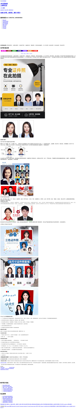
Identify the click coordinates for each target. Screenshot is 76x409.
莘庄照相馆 (45, 404)
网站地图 (69, 404)
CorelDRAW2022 (47, 406)
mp (69, 406)
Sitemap (42, 406)
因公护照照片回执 (6, 385)
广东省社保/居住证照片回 (8, 389)
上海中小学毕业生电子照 (7, 399)
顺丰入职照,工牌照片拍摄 (8, 397)
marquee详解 (8, 406)
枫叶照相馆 (50, 404)
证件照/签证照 (5, 21)
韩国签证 (64, 406)
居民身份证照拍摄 (35, 404)
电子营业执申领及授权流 (7, 396)
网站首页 (4, 20)
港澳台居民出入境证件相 (7, 402)
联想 (5, 406)
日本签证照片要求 (11, 367)
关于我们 (4, 28)
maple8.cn (66, 404)
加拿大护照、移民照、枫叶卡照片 (10, 12)
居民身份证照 (5, 22)
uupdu (67, 406)
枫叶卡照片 (5, 24)
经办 (39, 406)
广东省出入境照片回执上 (7, 388)
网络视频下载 (3, 404)
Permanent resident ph (23, 406)
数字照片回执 (28, 404)
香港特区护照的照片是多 (7, 398)
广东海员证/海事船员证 (7, 391)
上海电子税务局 (59, 406)
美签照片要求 (3, 367)
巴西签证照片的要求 (3, 362)
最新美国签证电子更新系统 (5, 369)
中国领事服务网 (11, 368)
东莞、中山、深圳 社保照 (8, 387)
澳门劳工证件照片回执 (7, 386)
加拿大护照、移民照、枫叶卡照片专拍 (18, 404)
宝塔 (37, 406)
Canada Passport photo (32, 406)
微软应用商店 (53, 406)
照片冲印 (4, 27)
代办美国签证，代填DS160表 (5, 368)
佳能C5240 (72, 406)
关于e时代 (62, 404)
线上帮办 (41, 404)
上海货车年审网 (56, 404)
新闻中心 (8, 404)
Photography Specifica (15, 406)
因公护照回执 (5, 23)
